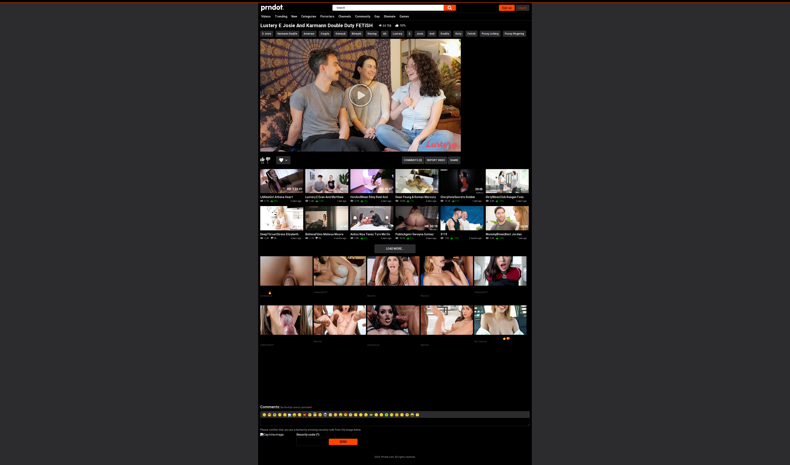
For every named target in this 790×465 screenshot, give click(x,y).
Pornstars (327, 16)
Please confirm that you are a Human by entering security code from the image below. (310, 429)
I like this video (262, 159)
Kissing (372, 33)
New (294, 16)
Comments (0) (413, 160)
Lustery (397, 33)
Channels (344, 16)
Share (454, 160)
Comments (269, 407)
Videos (266, 16)
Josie (420, 33)
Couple (325, 33)
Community (362, 16)
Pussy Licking (490, 33)
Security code (305, 434)
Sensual (340, 33)
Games (404, 16)
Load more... (395, 248)
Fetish (471, 33)
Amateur (309, 33)
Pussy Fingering (514, 33)
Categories (308, 16)
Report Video (436, 160)
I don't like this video (268, 159)
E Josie (266, 33)
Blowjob (356, 33)
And (432, 33)
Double (445, 33)
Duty (458, 33)
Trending (281, 16)
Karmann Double (287, 33)
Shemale (389, 16)
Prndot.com (387, 457)
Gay (377, 16)
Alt (385, 33)
